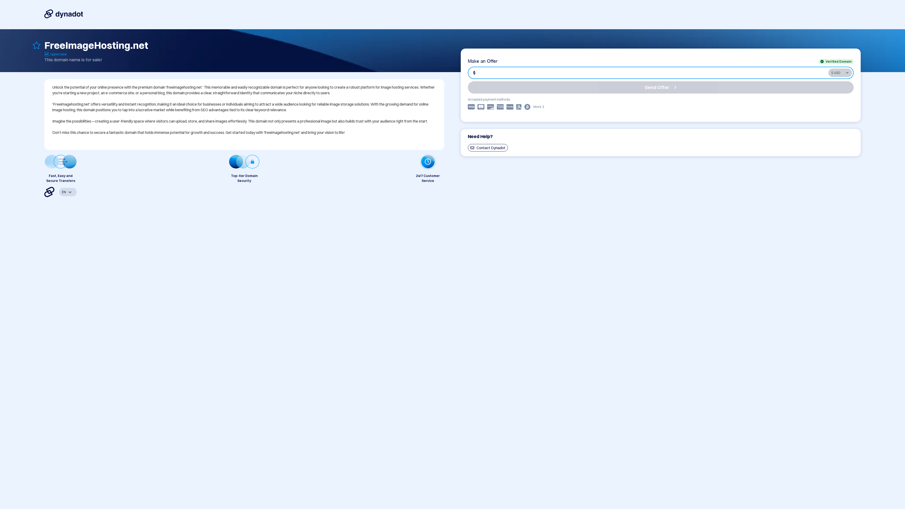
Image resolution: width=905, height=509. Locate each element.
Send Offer (657, 87)
